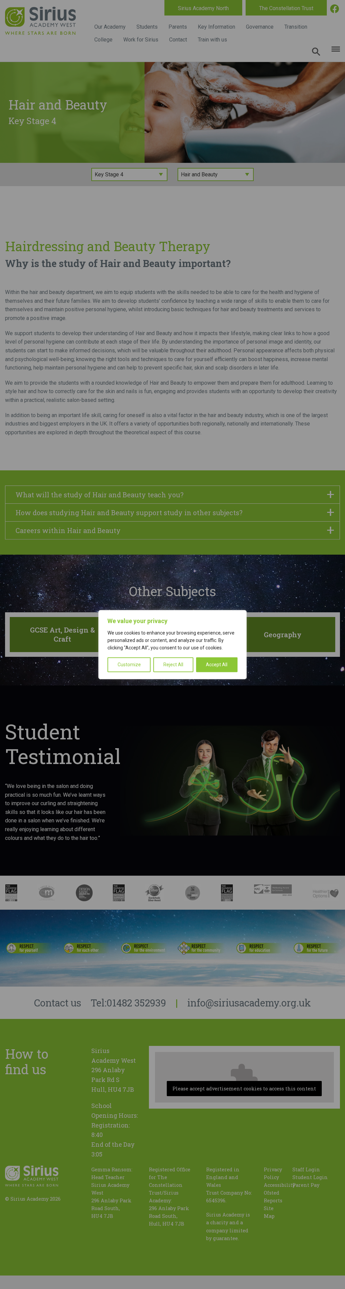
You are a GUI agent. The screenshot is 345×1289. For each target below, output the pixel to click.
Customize (129, 664)
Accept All (216, 664)
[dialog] (172, 644)
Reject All (173, 664)
